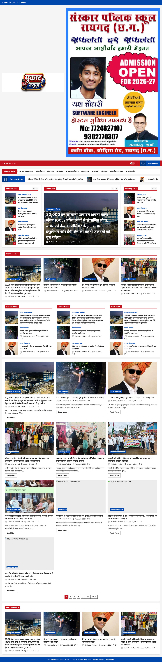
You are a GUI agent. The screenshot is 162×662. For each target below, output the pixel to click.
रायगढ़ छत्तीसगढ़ (73, 171)
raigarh (86, 171)
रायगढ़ (51, 171)
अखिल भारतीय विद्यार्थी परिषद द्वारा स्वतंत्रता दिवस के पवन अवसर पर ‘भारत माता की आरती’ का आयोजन (10, 225)
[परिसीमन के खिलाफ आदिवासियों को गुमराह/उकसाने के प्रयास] (81, 496)
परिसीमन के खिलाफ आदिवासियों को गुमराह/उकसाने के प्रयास (79, 516)
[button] (137, 163)
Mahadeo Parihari (55, 242)
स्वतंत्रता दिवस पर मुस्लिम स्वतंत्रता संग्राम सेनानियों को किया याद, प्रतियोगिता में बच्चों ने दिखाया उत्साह (10, 239)
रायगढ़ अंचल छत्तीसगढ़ (13, 279)
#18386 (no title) (9, 163)
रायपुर (105, 171)
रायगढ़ (60, 171)
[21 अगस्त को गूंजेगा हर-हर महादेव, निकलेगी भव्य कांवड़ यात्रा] (100, 270)
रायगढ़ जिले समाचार (23, 222)
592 (87, 597)
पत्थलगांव (131, 171)
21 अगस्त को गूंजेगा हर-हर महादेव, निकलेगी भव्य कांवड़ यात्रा (130, 179)
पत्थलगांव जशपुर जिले (13, 509)
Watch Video (153, 163)
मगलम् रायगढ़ (63, 509)
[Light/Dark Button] (132, 163)
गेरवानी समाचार (22, 195)
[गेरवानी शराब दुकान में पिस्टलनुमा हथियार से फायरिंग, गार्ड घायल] (81, 219)
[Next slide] (36, 188)
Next (94, 597)
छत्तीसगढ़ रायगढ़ (117, 171)
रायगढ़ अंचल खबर (23, 208)
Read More (12, 418)
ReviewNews (98, 659)
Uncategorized (27, 171)
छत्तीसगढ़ (41, 171)
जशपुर (96, 171)
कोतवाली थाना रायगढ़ (117, 509)
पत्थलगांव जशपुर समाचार (118, 452)
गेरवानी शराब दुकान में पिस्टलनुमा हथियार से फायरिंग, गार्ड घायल (79, 179)
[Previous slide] (33, 188)
